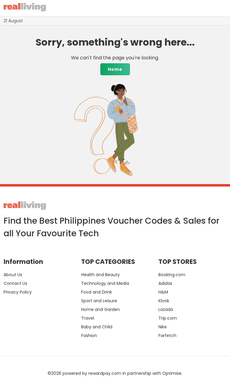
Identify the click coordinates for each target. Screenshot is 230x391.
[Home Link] (25, 8)
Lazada (165, 309)
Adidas (165, 283)
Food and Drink (96, 292)
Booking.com (171, 275)
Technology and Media (105, 283)
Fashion (89, 336)
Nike (162, 327)
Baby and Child (96, 327)
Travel (87, 318)
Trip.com (167, 318)
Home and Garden (100, 309)
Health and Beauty (100, 275)
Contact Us (15, 283)
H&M (163, 292)
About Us (13, 275)
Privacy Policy (18, 292)
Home (115, 69)
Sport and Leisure (99, 301)
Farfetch (167, 336)
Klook (163, 301)
